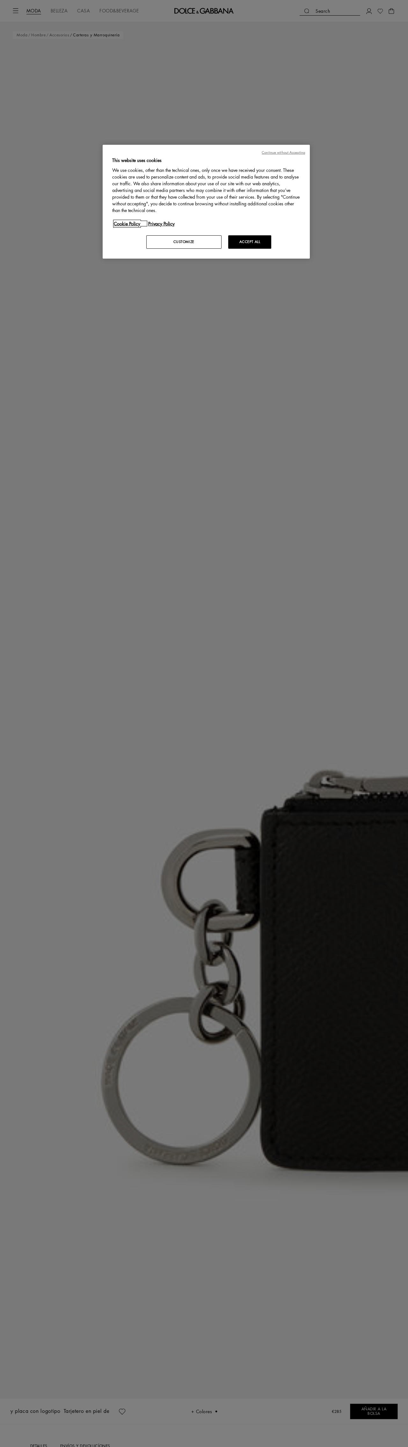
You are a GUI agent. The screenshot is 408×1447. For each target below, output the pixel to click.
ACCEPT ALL (249, 241)
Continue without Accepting (283, 152)
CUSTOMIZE (183, 241)
